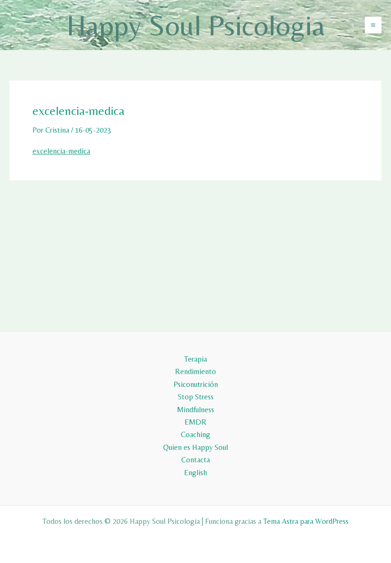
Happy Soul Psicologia (196, 25)
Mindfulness (195, 409)
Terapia (195, 359)
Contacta (195, 459)
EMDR (195, 422)
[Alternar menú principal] (373, 25)
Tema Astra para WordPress (306, 521)
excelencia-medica (61, 151)
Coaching (195, 434)
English (195, 472)
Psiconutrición (196, 384)
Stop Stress (196, 396)
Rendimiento (195, 371)
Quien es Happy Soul (195, 447)
